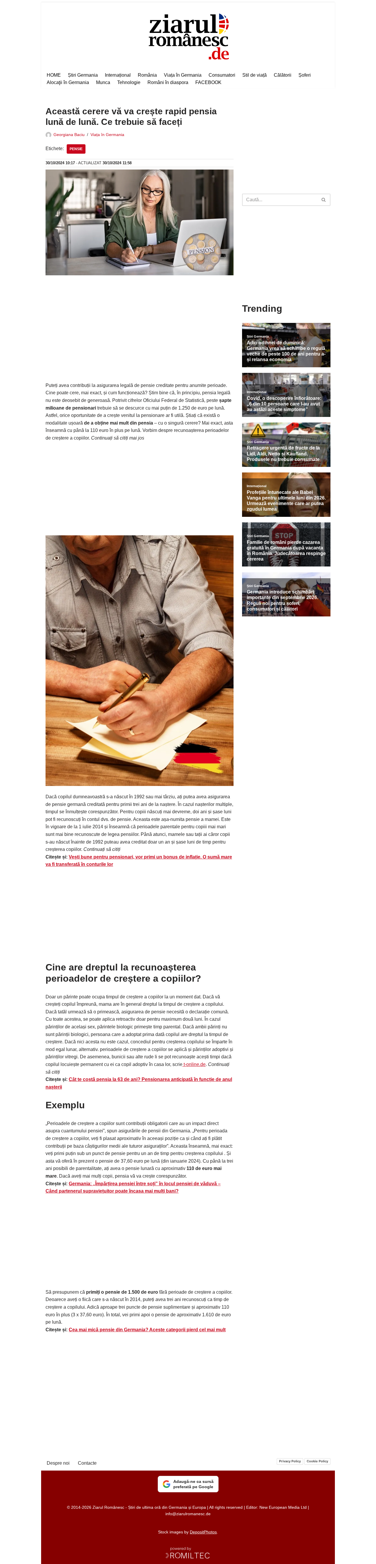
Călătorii (282, 75)
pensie (76, 149)
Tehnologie (128, 82)
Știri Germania (83, 75)
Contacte (87, 1463)
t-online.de (194, 1064)
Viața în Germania (183, 75)
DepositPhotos (203, 1532)
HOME (54, 75)
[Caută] (323, 200)
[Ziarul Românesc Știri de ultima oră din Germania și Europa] (188, 36)
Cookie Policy (317, 1461)
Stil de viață (254, 75)
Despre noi (58, 1463)
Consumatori (222, 75)
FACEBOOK (208, 82)
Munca (103, 82)
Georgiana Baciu (69, 134)
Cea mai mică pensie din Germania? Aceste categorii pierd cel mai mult (147, 1329)
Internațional (118, 75)
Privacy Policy (290, 1461)
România (147, 75)
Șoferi (304, 75)
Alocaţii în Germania (68, 82)
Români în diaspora (167, 82)
